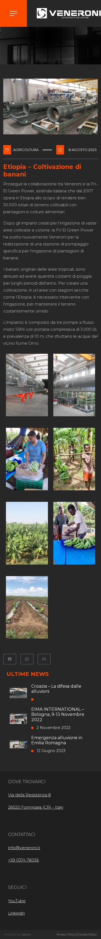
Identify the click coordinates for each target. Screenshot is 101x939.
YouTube (17, 900)
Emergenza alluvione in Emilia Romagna (56, 740)
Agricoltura (26, 150)
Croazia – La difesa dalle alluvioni (56, 689)
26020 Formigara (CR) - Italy (35, 807)
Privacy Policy (66, 934)
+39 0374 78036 (23, 860)
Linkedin (16, 913)
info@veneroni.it (24, 847)
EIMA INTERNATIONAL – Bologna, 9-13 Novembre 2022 (57, 714)
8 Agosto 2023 (82, 150)
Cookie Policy (87, 934)
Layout (26, 934)
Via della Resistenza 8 (29, 794)
